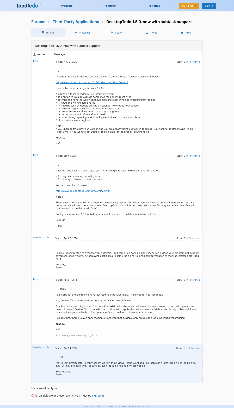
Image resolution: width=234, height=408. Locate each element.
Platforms (154, 5)
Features (110, 5)
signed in (98, 395)
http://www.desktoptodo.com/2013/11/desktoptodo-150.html (92, 82)
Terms (98, 406)
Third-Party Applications (76, 21)
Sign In (209, 6)
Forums (38, 21)
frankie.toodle (41, 237)
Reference (194, 61)
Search (119, 32)
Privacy (88, 406)
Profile (153, 32)
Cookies (109, 406)
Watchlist (84, 32)
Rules (188, 32)
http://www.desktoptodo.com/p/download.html (83, 190)
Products (67, 5)
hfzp (36, 60)
